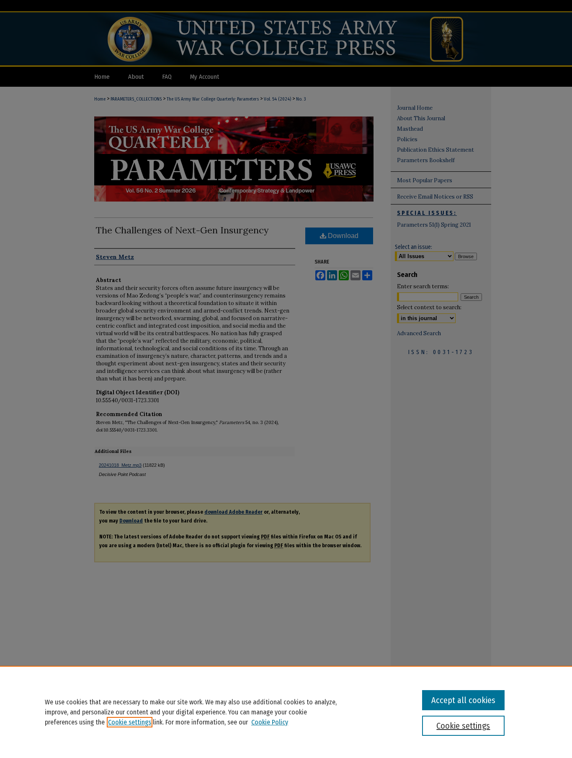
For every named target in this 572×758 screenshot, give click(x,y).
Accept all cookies (463, 700)
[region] (286, 712)
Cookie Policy (269, 722)
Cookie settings (129, 722)
